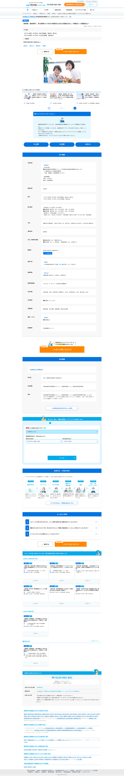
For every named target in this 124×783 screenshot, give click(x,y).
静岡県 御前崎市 (47, 250)
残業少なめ (32, 45)
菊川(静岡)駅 (62, 264)
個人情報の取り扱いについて (62, 770)
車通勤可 (44, 45)
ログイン (91, 4)
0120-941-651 (54, 4)
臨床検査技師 (51, 772)
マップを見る (47, 253)
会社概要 (62, 144)
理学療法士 (30, 772)
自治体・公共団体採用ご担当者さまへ (45, 770)
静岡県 (48, 13)
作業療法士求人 (42, 13)
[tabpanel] (62, 70)
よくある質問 (94, 770)
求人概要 (36, 144)
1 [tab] (62, 82)
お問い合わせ (79, 770)
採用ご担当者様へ (81, 1)
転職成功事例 (58, 10)
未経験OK (25, 45)
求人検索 (46, 10)
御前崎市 (53, 13)
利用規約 (72, 770)
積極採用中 (38, 45)
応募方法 (87, 144)
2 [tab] (63, 108)
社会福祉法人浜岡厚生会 (36, 369)
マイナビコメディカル (27, 13)
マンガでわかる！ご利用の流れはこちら (62, 503)
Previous (49, 108)
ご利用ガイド (35, 10)
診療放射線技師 (67, 772)
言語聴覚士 (43, 772)
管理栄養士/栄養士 (76, 772)
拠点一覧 (92, 10)
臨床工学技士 (59, 772)
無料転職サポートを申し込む (74, 4)
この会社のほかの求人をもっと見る (62, 408)
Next (74, 108)
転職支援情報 (69, 10)
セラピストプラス (86, 772)
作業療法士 (35, 13)
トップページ (27, 10)
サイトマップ (87, 770)
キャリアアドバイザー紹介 (80, 10)
